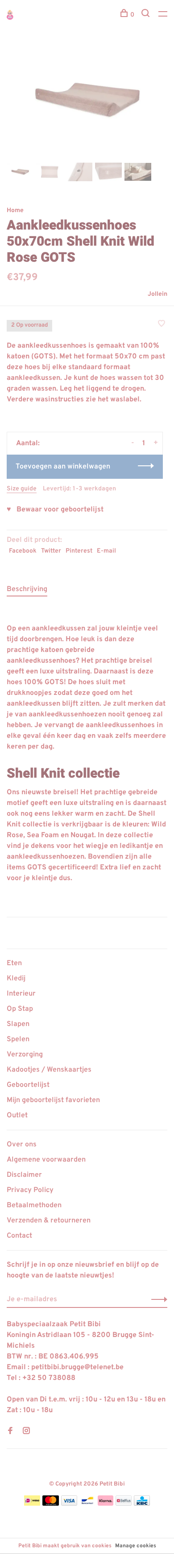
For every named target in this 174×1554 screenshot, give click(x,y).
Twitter (51, 551)
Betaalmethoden (34, 1205)
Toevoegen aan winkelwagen (63, 466)
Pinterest (79, 551)
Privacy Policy (30, 1190)
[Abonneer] (156, 1299)
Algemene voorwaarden (46, 1159)
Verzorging (25, 1054)
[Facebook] (10, 1431)
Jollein (157, 294)
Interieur (21, 993)
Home (15, 210)
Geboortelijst (28, 1085)
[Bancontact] (87, 1503)
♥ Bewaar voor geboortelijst (55, 509)
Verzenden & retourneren (49, 1220)
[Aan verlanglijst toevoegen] (161, 324)
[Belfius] (124, 1503)
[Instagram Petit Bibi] (26, 1431)
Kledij (16, 978)
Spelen (18, 1039)
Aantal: (28, 443)
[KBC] (142, 1503)
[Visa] (69, 1503)
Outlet (17, 1115)
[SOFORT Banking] (105, 1503)
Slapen (18, 1024)
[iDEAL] (32, 1503)
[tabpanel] (87, 100)
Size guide (22, 489)
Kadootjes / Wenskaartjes (49, 1069)
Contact (19, 1235)
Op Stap (20, 1009)
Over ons (22, 1144)
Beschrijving (27, 589)
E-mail (106, 551)
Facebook (23, 551)
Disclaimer (24, 1175)
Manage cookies (135, 1546)
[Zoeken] (146, 15)
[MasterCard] (50, 1503)
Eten (14, 963)
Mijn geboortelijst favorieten (53, 1100)
